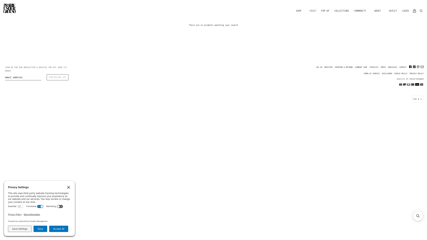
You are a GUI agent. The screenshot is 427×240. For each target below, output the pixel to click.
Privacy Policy (417, 73)
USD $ (416, 99)
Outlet (393, 10)
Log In (319, 67)
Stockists (373, 67)
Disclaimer (387, 73)
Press (383, 67)
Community (360, 10)
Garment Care (361, 67)
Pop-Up (325, 10)
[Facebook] (410, 66)
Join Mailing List (57, 77)
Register (328, 67)
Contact (402, 67)
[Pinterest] (414, 66)
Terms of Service (372, 73)
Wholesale (392, 67)
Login (405, 10)
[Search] (421, 10)
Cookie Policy (400, 73)
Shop (298, 10)
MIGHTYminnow (417, 79)
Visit (313, 10)
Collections (341, 10)
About (377, 10)
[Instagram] (418, 66)
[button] (418, 216)
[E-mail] (422, 66)
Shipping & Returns (344, 67)
